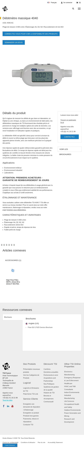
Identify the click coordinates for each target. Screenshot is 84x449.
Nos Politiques (49, 384)
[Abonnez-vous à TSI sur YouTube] (12, 406)
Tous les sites (7, 400)
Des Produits (29, 364)
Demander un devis (14, 42)
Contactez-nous (69, 137)
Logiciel (27, 383)
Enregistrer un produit (31, 413)
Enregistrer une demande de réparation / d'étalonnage (31, 407)
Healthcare (68, 383)
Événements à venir (51, 375)
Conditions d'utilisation (28, 442)
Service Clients (30, 399)
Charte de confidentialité (10, 442)
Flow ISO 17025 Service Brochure (40, 327)
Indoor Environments (71, 392)
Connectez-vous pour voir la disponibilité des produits (31, 34)
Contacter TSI (28, 425)
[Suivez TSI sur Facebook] (4, 406)
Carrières (47, 369)
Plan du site (41, 442)
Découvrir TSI (50, 364)
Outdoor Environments (72, 410)
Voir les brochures (65, 150)
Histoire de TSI (49, 393)
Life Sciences (69, 401)
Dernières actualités (51, 372)
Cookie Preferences (10, 445)
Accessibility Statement (55, 442)
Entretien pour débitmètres (16, 210)
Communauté (48, 402)
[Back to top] (81, 446)
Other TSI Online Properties (72, 365)
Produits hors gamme (31, 416)
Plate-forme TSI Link (30, 394)
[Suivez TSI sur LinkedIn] (8, 406)
